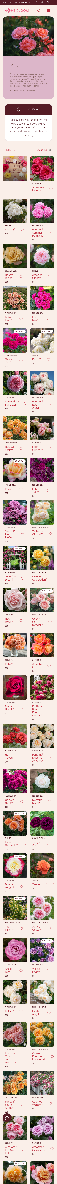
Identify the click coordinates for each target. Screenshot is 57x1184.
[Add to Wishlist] (48, 189)
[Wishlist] (47, 2)
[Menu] (49, 10)
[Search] (39, 10)
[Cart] (53, 2)
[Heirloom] (17, 10)
